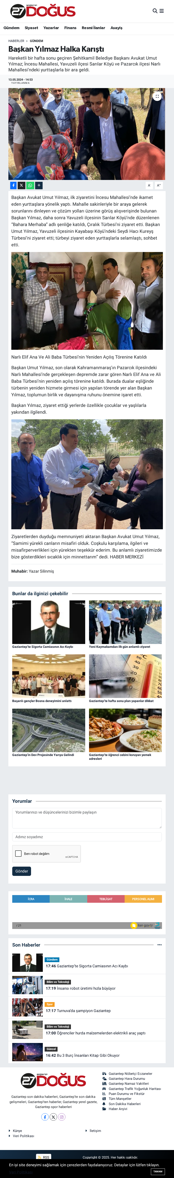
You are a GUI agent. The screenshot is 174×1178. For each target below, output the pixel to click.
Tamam (157, 1171)
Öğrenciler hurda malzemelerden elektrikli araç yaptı (95, 1033)
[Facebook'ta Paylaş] (13, 185)
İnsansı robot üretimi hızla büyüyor (81, 988)
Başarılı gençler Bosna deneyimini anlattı (42, 701)
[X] (53, 1117)
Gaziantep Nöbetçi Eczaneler (130, 1074)
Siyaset (31, 28)
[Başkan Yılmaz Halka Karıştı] (87, 134)
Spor (50, 1004)
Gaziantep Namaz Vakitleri (129, 1084)
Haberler (16, 41)
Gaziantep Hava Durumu (127, 1079)
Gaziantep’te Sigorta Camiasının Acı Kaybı (42, 646)
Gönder (21, 871)
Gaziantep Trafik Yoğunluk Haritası (135, 1089)
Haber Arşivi (118, 1109)
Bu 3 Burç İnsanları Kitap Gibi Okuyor (83, 1055)
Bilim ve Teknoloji (58, 982)
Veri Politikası (23, 1136)
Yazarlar (51, 28)
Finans (70, 28)
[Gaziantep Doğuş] (42, 11)
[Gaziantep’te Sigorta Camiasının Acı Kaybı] (48, 622)
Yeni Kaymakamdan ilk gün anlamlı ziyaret (119, 646)
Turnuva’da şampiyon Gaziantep (78, 1010)
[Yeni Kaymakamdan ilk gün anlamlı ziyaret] (125, 622)
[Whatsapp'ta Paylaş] (30, 185)
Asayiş (116, 28)
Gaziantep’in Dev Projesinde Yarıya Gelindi (43, 755)
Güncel (51, 1049)
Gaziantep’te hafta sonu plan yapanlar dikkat (121, 701)
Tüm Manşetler (120, 1099)
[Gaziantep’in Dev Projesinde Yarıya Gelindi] (48, 730)
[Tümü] (159, 944)
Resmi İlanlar (93, 28)
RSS (45, 1157)
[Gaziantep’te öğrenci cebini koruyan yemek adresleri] (125, 730)
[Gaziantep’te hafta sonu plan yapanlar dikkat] (125, 676)
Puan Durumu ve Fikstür (127, 1094)
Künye (17, 1131)
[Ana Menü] (162, 11)
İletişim (95, 1131)
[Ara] (155, 11)
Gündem (11, 28)
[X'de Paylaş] (21, 185)
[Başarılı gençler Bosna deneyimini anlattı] (48, 676)
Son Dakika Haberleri (125, 1104)
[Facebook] (45, 1117)
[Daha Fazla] (39, 185)
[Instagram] (61, 1117)
